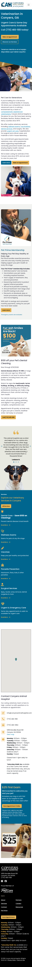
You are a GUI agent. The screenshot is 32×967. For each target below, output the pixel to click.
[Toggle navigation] (28, 5)
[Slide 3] (18, 462)
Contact (4, 907)
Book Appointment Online (11, 806)
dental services (6, 129)
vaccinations (25, 127)
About (3, 900)
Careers (18, 904)
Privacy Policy (12, 960)
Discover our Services (10, 42)
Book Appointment (8, 917)
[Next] (28, 446)
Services (4, 904)
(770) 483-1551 (6, 878)
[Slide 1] (13, 462)
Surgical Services (9, 588)
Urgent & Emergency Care (13, 607)
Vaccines (5, 552)
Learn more (6, 163)
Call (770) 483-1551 (8, 417)
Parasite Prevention (10, 569)
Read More (4, 525)
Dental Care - (14, 516)
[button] (16, 659)
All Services (6, 506)
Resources (19, 907)
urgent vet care (13, 131)
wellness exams (14, 127)
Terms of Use (21, 960)
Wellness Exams (8, 535)
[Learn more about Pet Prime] (16, 228)
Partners (19, 900)
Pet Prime (4, 911)
